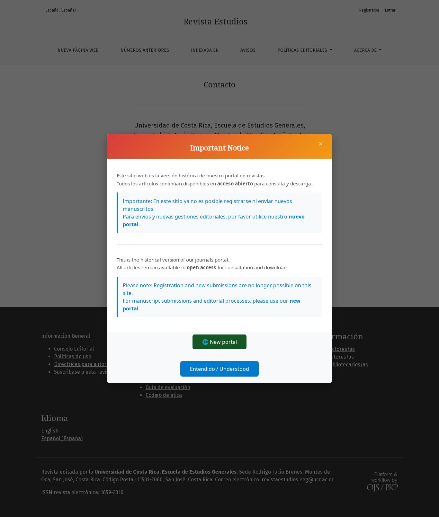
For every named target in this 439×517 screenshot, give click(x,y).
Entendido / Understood (219, 368)
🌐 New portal (219, 341)
